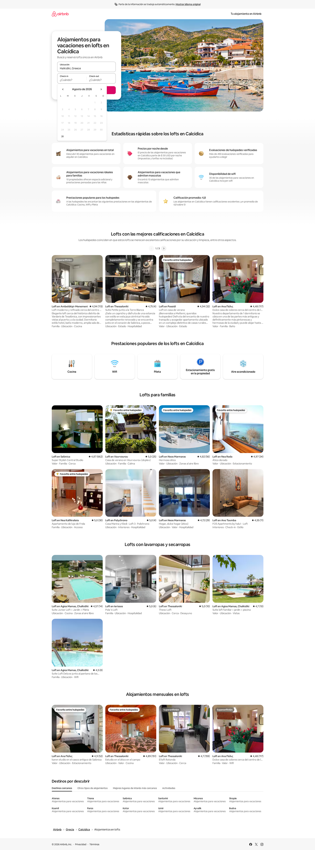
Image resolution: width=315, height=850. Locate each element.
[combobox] (86, 68)
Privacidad (80, 844)
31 (62, 136)
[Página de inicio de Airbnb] (60, 14)
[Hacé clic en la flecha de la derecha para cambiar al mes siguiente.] (101, 89)
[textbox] (72, 80)
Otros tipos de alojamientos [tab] (92, 788)
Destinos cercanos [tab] (62, 788)
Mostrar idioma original (188, 4)
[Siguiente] (163, 248)
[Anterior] (151, 248)
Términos (94, 844)
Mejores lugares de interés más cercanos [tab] (135, 788)
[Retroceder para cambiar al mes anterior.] (63, 89)
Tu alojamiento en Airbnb (246, 14)
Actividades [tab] (168, 788)
